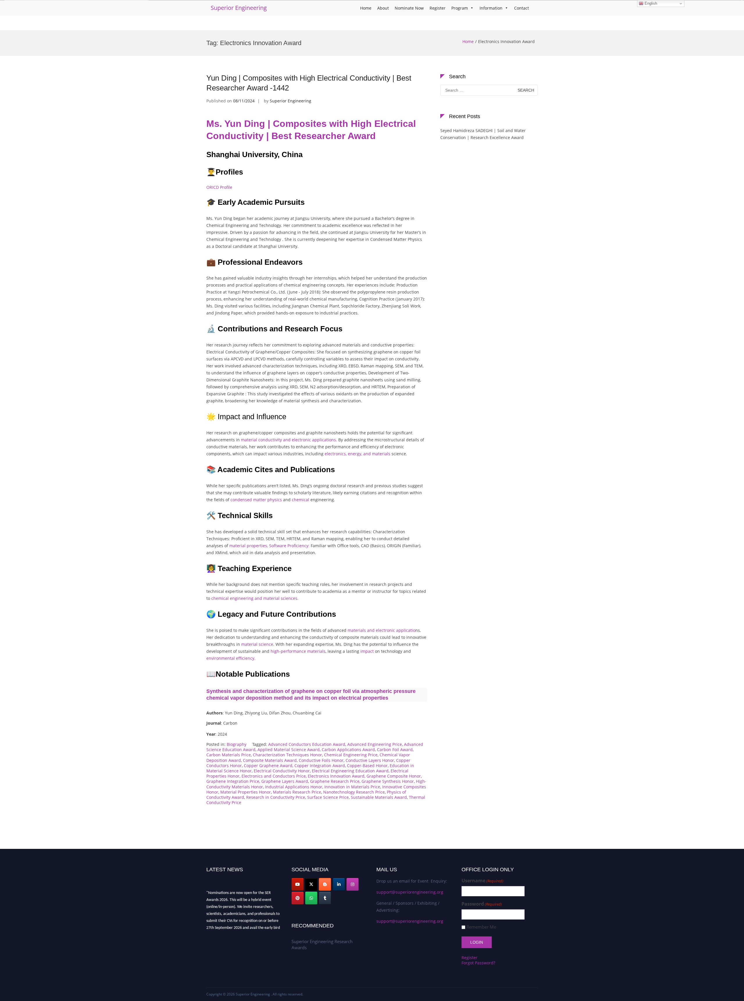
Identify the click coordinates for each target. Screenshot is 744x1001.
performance (293, 651)
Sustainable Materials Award (379, 797)
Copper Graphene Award (268, 765)
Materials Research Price (297, 792)
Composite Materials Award (270, 760)
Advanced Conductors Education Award (306, 744)
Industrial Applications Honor (293, 787)
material (249, 644)
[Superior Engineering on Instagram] (352, 884)
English (650, 3)
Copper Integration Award (319, 765)
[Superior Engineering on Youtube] (297, 884)
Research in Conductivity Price (275, 797)
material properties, (248, 545)
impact (367, 651)
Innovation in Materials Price (352, 787)
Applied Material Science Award (288, 749)
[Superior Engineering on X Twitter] (311, 884)
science (266, 644)
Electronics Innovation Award (336, 776)
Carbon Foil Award (395, 749)
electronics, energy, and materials (357, 453)
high (275, 651)
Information (491, 8)
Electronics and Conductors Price (274, 776)
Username (482, 881)
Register (438, 8)
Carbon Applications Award (348, 749)
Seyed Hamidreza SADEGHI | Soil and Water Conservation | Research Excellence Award (483, 134)
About (383, 8)
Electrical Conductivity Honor (282, 771)
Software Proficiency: (289, 545)
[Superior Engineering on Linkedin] (339, 884)
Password (482, 904)
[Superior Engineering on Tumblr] (325, 898)
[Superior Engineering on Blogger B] (325, 884)
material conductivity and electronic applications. (289, 439)
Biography (236, 744)
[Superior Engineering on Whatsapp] (311, 898)
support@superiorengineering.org (409, 892)
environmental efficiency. (230, 658)
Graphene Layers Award (284, 781)
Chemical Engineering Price (351, 755)
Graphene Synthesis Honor (388, 781)
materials (316, 651)
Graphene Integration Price (232, 781)
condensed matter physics (256, 499)
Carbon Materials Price (228, 755)
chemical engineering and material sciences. (254, 598)
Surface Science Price (328, 797)
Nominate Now (409, 8)
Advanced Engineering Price (374, 744)
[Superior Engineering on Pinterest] (297, 898)
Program (459, 8)
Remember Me (481, 927)
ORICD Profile (219, 187)
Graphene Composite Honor (393, 776)
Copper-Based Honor (367, 765)
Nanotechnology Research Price (354, 792)
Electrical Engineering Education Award (350, 771)
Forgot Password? (478, 963)
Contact (521, 8)
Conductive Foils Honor (321, 760)
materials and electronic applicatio (381, 630)
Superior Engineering (239, 8)
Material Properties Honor (245, 792)
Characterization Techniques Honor (287, 755)
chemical (300, 499)
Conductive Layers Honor (370, 760)
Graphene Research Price (335, 781)
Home (365, 8)
